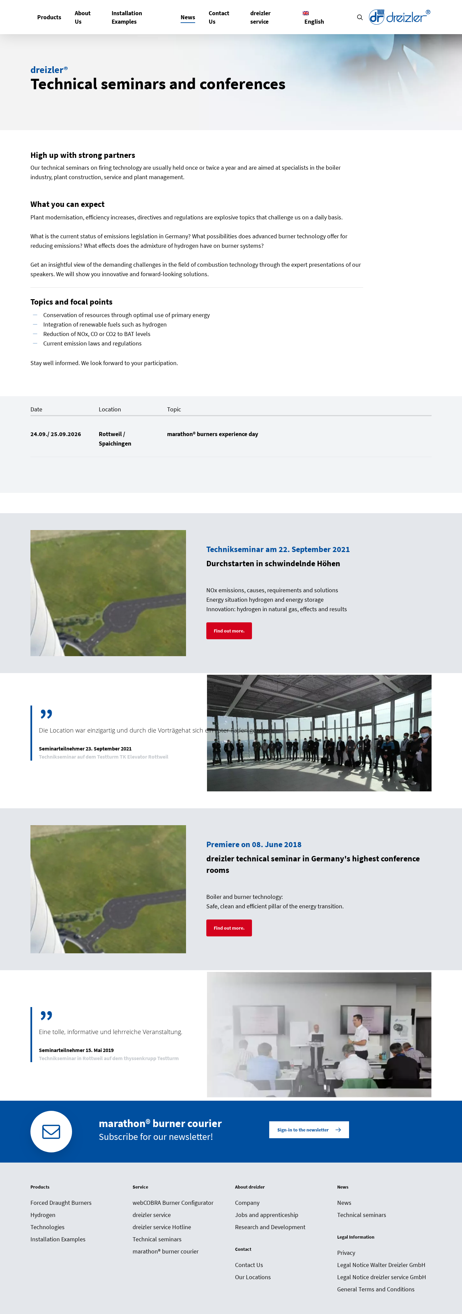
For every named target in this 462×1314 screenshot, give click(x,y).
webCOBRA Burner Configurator (173, 1203)
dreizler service (152, 1215)
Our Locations (253, 1277)
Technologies (47, 1227)
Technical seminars (157, 1239)
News (344, 1203)
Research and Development (270, 1227)
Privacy (346, 1253)
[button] (229, 630)
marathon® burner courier (166, 1251)
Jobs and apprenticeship (266, 1215)
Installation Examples (58, 1239)
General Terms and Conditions (376, 1289)
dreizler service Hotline (162, 1227)
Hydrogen (42, 1215)
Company (247, 1203)
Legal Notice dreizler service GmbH (381, 1277)
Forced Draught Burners (61, 1203)
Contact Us (249, 1265)
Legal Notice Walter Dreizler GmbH (381, 1265)
